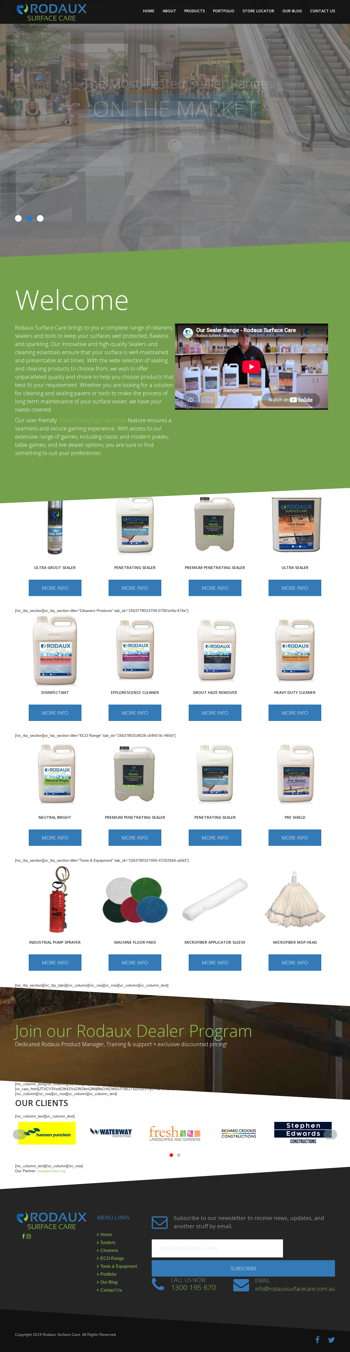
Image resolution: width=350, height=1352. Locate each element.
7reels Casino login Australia (92, 420)
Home (148, 10)
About (169, 10)
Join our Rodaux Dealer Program (133, 1030)
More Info (55, 588)
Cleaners (109, 1250)
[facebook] (317, 1340)
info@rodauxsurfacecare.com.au (295, 1288)
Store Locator (258, 10)
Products (194, 10)
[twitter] (331, 1340)
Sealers (107, 1242)
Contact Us (322, 10)
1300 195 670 (193, 1287)
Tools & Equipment (118, 1266)
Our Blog (292, 10)
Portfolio (223, 10)
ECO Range (112, 1258)
